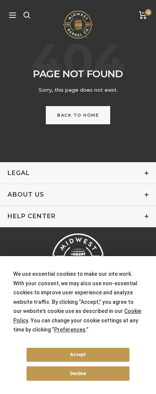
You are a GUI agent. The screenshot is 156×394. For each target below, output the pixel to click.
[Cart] (143, 15)
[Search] (26, 15)
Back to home (78, 115)
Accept (78, 354)
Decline (78, 373)
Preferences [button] (70, 330)
